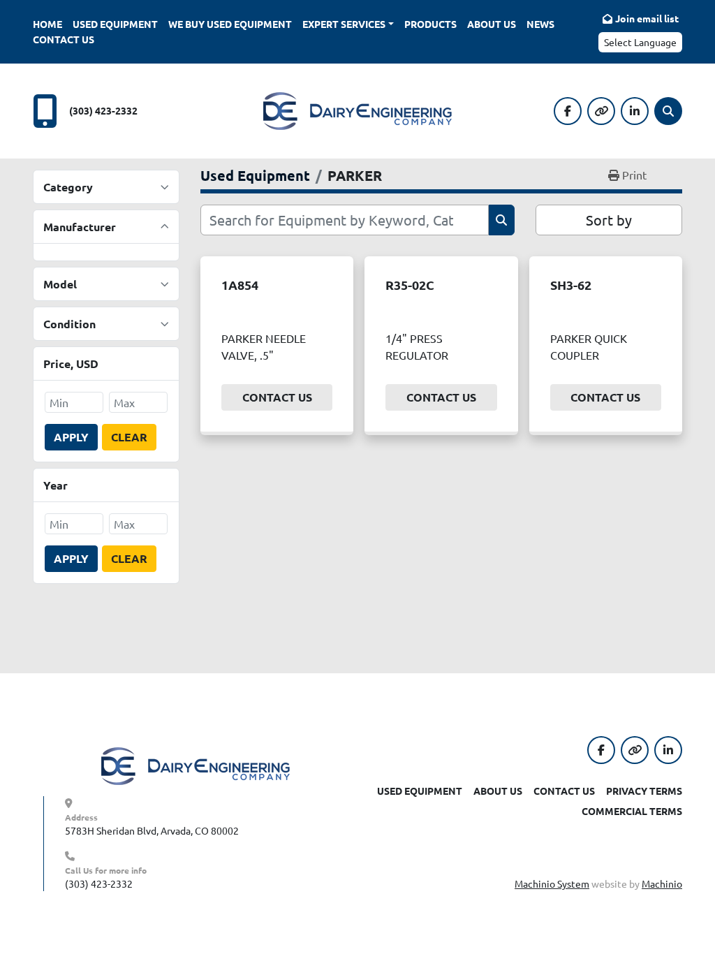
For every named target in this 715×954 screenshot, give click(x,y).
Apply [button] (71, 437)
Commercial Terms (632, 811)
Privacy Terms (644, 790)
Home (47, 23)
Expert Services (343, 23)
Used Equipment (115, 23)
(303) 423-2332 (103, 110)
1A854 (239, 285)
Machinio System (552, 883)
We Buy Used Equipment (230, 23)
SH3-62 (570, 285)
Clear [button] (129, 437)
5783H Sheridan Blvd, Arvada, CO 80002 (152, 830)
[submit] (502, 220)
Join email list (647, 18)
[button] (348, 24)
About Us (491, 23)
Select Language (640, 42)
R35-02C (409, 285)
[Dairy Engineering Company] (195, 764)
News (540, 23)
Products (430, 23)
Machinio (662, 883)
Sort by (609, 219)
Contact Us (63, 39)
